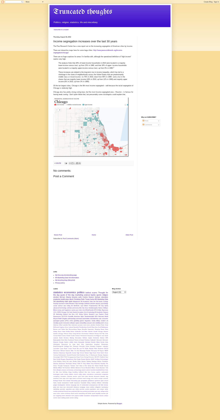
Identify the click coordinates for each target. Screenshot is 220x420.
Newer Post (58, 235)
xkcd (83, 310)
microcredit (69, 387)
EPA (107, 338)
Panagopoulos (71, 357)
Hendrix (93, 342)
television (68, 395)
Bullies (68, 331)
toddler (81, 395)
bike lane (59, 372)
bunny (93, 372)
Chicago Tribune (63, 333)
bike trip (81, 308)
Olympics (105, 355)
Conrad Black (57, 335)
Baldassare (104, 327)
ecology (105, 301)
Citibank (91, 333)
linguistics (88, 320)
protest (85, 391)
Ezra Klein (64, 340)
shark (72, 393)
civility (80, 374)
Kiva (73, 314)
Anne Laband (69, 327)
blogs (70, 372)
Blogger (119, 403)
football (91, 308)
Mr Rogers (101, 350)
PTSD (65, 357)
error (92, 378)
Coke (106, 333)
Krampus (92, 346)
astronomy (75, 308)
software (72, 323)
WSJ (96, 316)
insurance (62, 303)
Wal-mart (101, 316)
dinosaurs (97, 376)
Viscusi (106, 365)
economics (70, 292)
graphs (96, 308)
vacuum (89, 323)
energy (88, 378)
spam (70, 301)
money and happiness (64, 310)
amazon (64, 370)
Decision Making (69, 338)
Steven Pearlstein (102, 361)
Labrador (105, 346)
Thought (60, 365)
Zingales (64, 318)
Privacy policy (60, 283)
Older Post (129, 235)
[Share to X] (75, 163)
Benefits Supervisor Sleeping (91, 329)
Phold (106, 314)
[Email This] (70, 163)
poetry (87, 389)
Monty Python (83, 314)
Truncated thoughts (82, 12)
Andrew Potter (100, 325)
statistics (58, 292)
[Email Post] (65, 163)
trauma (101, 395)
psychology (104, 303)
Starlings (94, 361)
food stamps (66, 380)
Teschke (102, 363)
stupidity (98, 393)
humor (92, 299)
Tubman (72, 365)
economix (79, 378)
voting (68, 305)
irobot (67, 303)
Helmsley (87, 342)
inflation (99, 382)
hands (59, 382)
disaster (102, 376)
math (66, 301)
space (77, 323)
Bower (102, 329)
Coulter (73, 335)
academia (56, 299)
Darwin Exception (78, 312)
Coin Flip (101, 333)
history (100, 308)
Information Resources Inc (62, 344)
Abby (99, 310)
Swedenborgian (89, 316)
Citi (68, 312)
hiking (89, 382)
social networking (79, 393)
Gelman (97, 297)
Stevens (55, 363)
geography (84, 380)
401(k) (106, 323)
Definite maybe (87, 338)
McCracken (56, 350)
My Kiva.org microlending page (66, 275)
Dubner (102, 338)
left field (100, 385)
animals (69, 308)
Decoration (78, 338)
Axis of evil (98, 327)
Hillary (98, 342)
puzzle (61, 323)
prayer (102, 389)
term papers (75, 395)
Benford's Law (78, 305)
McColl (106, 348)
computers (105, 374)
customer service (72, 376)
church (76, 374)
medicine (87, 303)
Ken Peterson (74, 346)
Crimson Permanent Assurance (84, 335)
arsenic (84, 370)
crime (71, 320)
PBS (61, 357)
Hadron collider (68, 342)
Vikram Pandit (99, 365)
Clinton (86, 305)
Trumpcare (66, 365)
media (93, 320)
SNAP (92, 359)
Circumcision (85, 333)
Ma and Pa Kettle (82, 348)
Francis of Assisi (79, 340)
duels (74, 378)
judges (55, 385)
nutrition (92, 387)
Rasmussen (57, 316)
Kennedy (82, 346)
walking (63, 397)
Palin (83, 299)
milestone (76, 387)
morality (55, 323)
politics (81, 292)
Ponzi (82, 357)
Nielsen (87, 353)
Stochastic (69, 363)
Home (94, 235)
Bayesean (105, 310)
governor (97, 380)
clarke (84, 374)
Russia (83, 359)
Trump (87, 299)
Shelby (75, 361)
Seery (64, 361)
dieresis (91, 376)
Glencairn (99, 340)
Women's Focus (80, 367)
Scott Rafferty (57, 361)
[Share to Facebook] (77, 163)
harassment (65, 382)
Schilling (97, 359)
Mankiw (91, 348)
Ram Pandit (56, 359)
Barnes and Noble (59, 329)
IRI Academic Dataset (101, 312)
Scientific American (74, 316)
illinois (55, 310)
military (98, 320)
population (93, 389)
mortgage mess (84, 387)
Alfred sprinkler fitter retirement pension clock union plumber (77, 325)
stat (64, 305)
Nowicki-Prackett (71, 355)
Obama (68, 297)
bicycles (75, 297)
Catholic (90, 331)
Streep (75, 363)
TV (81, 363)
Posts (146, 121)
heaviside (83, 382)
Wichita (55, 367)
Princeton (91, 357)
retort (106, 391)
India (106, 342)
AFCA (96, 310)
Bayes (79, 329)
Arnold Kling (90, 327)
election (56, 297)
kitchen (68, 385)
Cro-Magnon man (99, 335)
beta (106, 370)
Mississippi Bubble (85, 350)
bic (54, 372)
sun (54, 395)
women (72, 397)
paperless (69, 389)
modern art (104, 320)
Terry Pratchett (95, 363)
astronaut (79, 318)
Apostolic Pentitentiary (80, 327)
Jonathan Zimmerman (101, 344)
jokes (67, 299)
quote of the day (67, 295)
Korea (87, 346)
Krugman (99, 346)
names (73, 310)
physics (98, 303)
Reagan (63, 359)
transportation (95, 395)
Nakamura (62, 353)
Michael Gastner (65, 350)
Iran (70, 314)
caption (98, 372)
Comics (85, 297)
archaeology (77, 370)
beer (103, 370)
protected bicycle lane (64, 391)
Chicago (63, 312)
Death (61, 338)
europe (100, 378)
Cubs (70, 312)
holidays (105, 308)
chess (86, 308)
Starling (88, 361)
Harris (75, 342)
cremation (63, 376)
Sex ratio (69, 361)
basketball (99, 370)
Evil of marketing (89, 312)
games (82, 320)
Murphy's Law (93, 314)
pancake (62, 389)
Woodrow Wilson (90, 367)
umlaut (106, 395)
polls (80, 297)
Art (72, 305)
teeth (63, 395)
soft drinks (88, 393)
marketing (79, 295)
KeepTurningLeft (58, 346)
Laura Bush (63, 348)
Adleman (56, 325)
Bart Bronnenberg (71, 329)
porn (98, 389)
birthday (65, 372)
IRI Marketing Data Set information (67, 278)
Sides (79, 361)
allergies (58, 370)
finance (91, 297)
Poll (97, 301)
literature (72, 303)
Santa (106, 305)
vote (93, 323)
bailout (88, 293)
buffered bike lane (85, 372)
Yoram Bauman (100, 367)
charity (66, 374)
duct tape (69, 378)
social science (58, 305)
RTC (98, 357)
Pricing (86, 357)
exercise (105, 378)
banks (93, 295)
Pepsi (78, 357)
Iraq (102, 305)
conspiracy (56, 376)
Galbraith (93, 340)
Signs (82, 316)
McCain (62, 297)
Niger (91, 353)
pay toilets (75, 389)
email (84, 378)
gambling (76, 320)
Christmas (77, 299)
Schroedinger (104, 359)
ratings (103, 391)
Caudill (95, 331)
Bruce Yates (62, 331)
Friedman (87, 340)
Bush (71, 299)
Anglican (62, 327)
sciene (63, 393)
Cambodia (78, 331)
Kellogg (66, 346)
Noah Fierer (96, 353)
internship (105, 382)
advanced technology (60, 308)
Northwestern (62, 355)
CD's (54, 312)
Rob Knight (77, 359)
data (86, 376)
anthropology (72, 318)
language (74, 385)
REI (96, 357)
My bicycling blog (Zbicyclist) (65, 280)
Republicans (69, 359)
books (101, 301)
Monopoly (94, 350)
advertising (60, 301)
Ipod (78, 344)
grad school (104, 380)
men (64, 387)
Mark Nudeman (99, 348)
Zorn (54, 370)
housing (55, 303)
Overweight (56, 357)
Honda (102, 342)
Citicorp (96, 333)
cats (100, 318)
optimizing (56, 389)
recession (66, 323)
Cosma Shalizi (66, 335)
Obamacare (93, 355)
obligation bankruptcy (101, 387)
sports (98, 295)
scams (94, 293)
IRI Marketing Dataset (60, 314)
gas (79, 380)
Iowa (74, 344)
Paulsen (101, 314)
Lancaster (56, 348)
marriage (81, 303)
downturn (56, 378)
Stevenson (62, 363)
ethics (96, 378)
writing (76, 397)
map (76, 303)
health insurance (75, 382)
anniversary (70, 370)
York (107, 367)
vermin (55, 397)
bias (97, 318)
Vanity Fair (91, 365)
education (104, 297)
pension (92, 303)
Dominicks (96, 338)
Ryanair (88, 359)
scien (58, 393)
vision (59, 397)
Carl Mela (84, 331)
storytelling (83, 323)
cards (61, 374)
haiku (55, 382)
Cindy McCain (77, 333)
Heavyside (81, 342)
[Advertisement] (154, 74)
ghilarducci (91, 380)
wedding (97, 323)
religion (105, 295)
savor (55, 393)
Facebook (71, 340)
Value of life (83, 365)
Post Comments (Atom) (71, 238)
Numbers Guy (84, 355)
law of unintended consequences (87, 385)
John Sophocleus (87, 344)
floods (60, 380)
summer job (104, 393)
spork (93, 393)
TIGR (78, 363)
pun (77, 310)
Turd (77, 365)
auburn (88, 370)
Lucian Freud (72, 348)
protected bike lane (77, 391)
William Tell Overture (64, 367)
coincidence (90, 374)
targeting (58, 395)
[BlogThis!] (72, 163)
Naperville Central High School (75, 353)
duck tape (62, 378)
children (71, 374)
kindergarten (61, 385)
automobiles (86, 318)
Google (61, 342)
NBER (106, 350)
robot (80, 310)
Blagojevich (76, 301)
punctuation (91, 391)
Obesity (100, 355)
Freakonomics (93, 305)
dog (107, 376)
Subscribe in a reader (61, 30)
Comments (148, 125)
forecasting (74, 380)
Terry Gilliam (86, 363)
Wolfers (73, 367)
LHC (76, 314)
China (70, 333)
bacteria (93, 370)
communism (97, 374)
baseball (92, 318)
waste (67, 397)
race (99, 391)
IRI (99, 305)
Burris (72, 331)
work (102, 323)
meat (61, 387)
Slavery (83, 361)
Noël (78, 355)
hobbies (93, 382)
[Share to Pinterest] (79, 163)
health (63, 299)
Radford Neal (104, 357)
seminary (67, 393)
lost (58, 387)
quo (96, 391)
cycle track (81, 376)
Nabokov (56, 353)
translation (87, 395)
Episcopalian (57, 340)
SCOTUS (64, 316)
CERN (59, 312)
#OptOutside (90, 310)
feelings (55, 380)
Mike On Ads (75, 350)
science (87, 295)
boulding (75, 372)
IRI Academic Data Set (88, 301)
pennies (82, 389)
